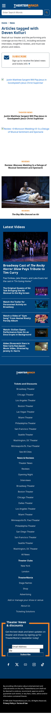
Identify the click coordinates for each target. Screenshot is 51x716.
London (25, 571)
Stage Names (25, 582)
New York (25, 565)
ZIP (7, 650)
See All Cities (25, 451)
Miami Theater (25, 417)
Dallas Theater (25, 503)
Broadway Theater (25, 389)
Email (8, 646)
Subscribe (25, 654)
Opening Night (25, 474)
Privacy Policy (9, 703)
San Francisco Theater (25, 429)
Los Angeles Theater (26, 400)
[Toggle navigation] (1, 5)
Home (4, 23)
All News (25, 554)
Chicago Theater (25, 394)
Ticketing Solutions (25, 611)
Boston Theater (25, 406)
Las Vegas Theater (25, 411)
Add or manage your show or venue (25, 600)
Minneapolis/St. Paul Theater (25, 446)
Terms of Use (22, 703)
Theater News (25, 112)
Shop (25, 588)
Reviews (26, 161)
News (12, 23)
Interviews (25, 480)
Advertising (25, 594)
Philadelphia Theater (25, 423)
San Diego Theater (25, 531)
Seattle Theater (25, 434)
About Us (25, 605)
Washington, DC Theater (25, 440)
